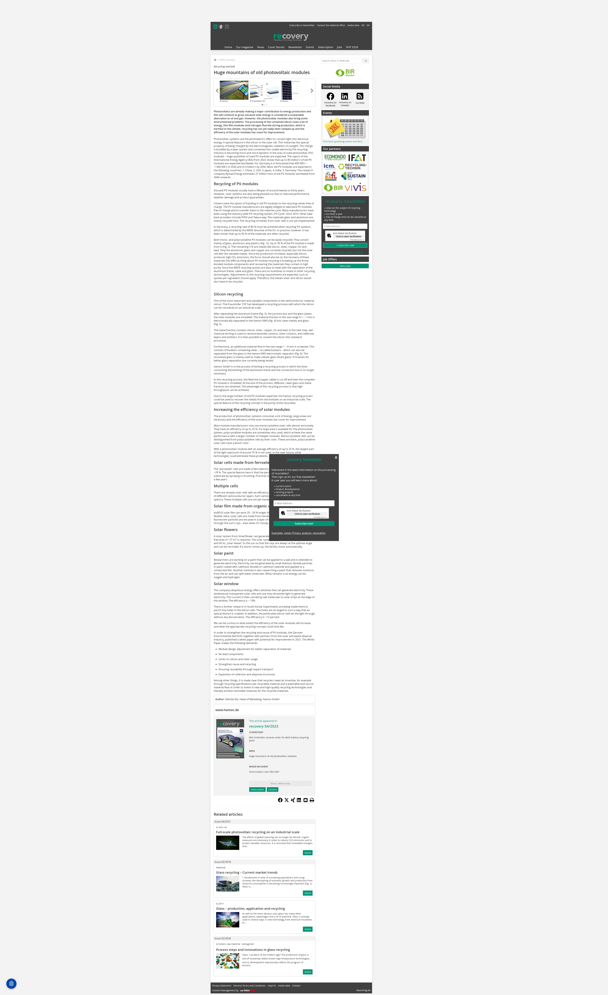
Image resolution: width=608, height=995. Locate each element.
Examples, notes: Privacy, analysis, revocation (299, 533)
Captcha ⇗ (321, 517)
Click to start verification (307, 513)
